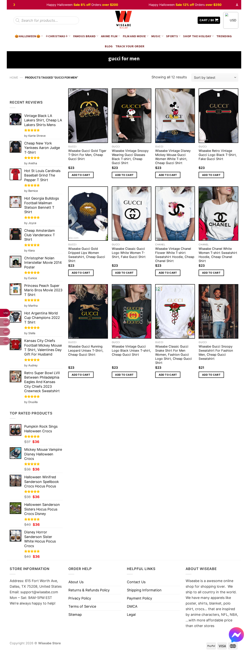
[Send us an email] (192, 20)
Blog (109, 46)
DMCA (132, 606)
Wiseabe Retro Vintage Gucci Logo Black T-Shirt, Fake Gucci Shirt (218, 155)
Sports (172, 36)
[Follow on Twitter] (186, 20)
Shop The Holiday (197, 36)
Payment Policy (139, 598)
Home (14, 77)
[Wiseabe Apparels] (124, 20)
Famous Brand (84, 36)
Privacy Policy (79, 598)
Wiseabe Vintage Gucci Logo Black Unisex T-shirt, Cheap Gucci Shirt (131, 350)
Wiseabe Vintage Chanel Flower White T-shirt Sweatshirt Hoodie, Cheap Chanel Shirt (174, 255)
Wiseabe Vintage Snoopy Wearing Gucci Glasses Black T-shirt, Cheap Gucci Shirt (130, 157)
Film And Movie (134, 36)
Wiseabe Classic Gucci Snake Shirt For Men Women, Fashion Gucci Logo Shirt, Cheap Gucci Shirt (173, 354)
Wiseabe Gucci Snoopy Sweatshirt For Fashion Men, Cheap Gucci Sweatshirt (216, 352)
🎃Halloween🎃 (27, 36)
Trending (224, 36)
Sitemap (75, 614)
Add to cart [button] (81, 174)
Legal (131, 614)
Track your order (130, 46)
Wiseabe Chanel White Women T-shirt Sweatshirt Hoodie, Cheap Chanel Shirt (218, 255)
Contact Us (136, 582)
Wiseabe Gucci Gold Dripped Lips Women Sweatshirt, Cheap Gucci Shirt (86, 255)
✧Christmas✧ (57, 36)
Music (156, 36)
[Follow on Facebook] (180, 20)
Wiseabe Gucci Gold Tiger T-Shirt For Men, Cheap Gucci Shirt (87, 155)
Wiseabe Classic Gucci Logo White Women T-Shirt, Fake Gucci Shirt (129, 253)
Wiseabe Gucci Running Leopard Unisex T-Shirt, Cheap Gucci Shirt (85, 350)
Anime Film (109, 36)
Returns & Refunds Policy (89, 590)
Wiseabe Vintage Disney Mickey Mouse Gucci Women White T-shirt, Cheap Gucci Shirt (173, 157)
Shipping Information (144, 590)
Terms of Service (82, 606)
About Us (76, 582)
